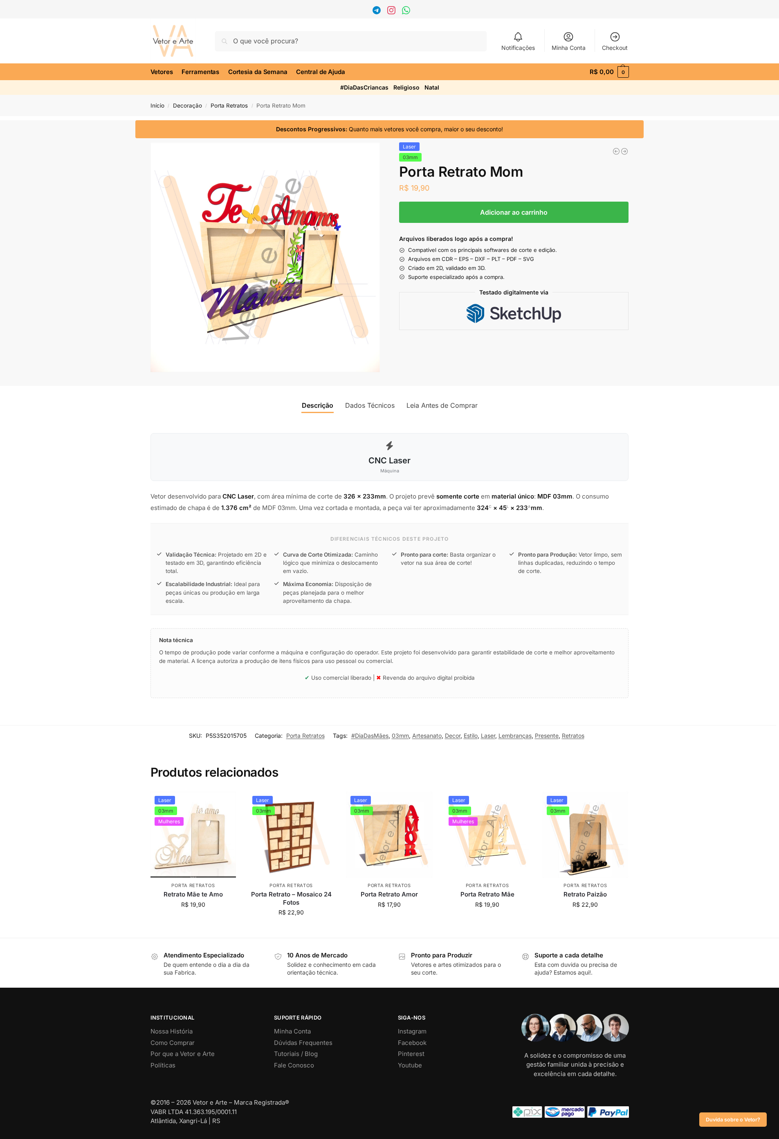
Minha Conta (569, 47)
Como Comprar (172, 1043)
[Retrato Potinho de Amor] (616, 151)
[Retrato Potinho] (624, 151)
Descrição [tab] (317, 405)
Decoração (187, 105)
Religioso (406, 87)
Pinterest (411, 1054)
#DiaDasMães (369, 735)
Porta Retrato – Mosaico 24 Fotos (291, 898)
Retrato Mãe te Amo (193, 894)
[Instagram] (392, 12)
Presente (547, 735)
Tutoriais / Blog (296, 1054)
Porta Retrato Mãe (487, 894)
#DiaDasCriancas (364, 87)
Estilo (471, 735)
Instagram (412, 1031)
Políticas (162, 1065)
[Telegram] (378, 12)
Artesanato (427, 735)
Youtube (410, 1065)
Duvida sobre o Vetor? (733, 1120)
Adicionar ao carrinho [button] (193, 921)
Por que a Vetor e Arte (182, 1054)
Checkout (615, 47)
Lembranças (515, 735)
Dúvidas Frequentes (303, 1043)
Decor (452, 735)
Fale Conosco (294, 1065)
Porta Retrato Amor (389, 894)
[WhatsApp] (407, 12)
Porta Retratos (229, 105)
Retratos (573, 735)
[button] (609, 72)
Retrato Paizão (585, 894)
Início (157, 105)
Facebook (412, 1043)
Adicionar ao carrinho (514, 212)
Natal (431, 87)
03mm (400, 735)
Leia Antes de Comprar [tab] (442, 405)
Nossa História (171, 1031)
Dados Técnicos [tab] (370, 405)
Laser (488, 735)
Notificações (518, 47)
